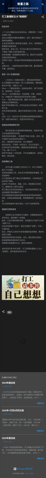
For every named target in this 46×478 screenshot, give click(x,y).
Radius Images (29, 473)
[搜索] (42, 4)
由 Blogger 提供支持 (24, 469)
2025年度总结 (8, 438)
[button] (42, 17)
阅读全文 (40, 403)
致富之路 (23, 4)
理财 (9, 312)
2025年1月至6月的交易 (13, 410)
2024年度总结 (8, 383)
